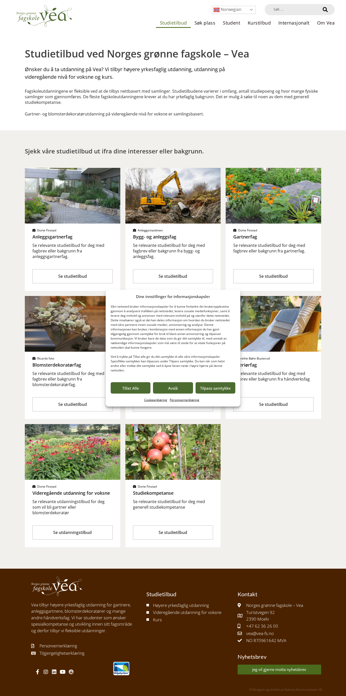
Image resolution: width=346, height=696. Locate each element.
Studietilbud (173, 23)
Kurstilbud (259, 23)
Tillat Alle (130, 387)
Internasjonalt (294, 23)
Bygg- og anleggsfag (154, 237)
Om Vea (326, 23)
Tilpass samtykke (215, 387)
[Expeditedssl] (70, 671)
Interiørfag (245, 365)
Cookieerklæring (155, 400)
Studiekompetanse (153, 493)
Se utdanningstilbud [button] (72, 532)
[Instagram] (45, 671)
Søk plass (205, 23)
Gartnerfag (245, 237)
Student (231, 23)
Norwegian (230, 9)
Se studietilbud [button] (72, 276)
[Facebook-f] (37, 671)
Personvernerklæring (184, 400)
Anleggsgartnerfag (52, 237)
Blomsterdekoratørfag (56, 365)
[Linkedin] (54, 671)
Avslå (173, 387)
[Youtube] (62, 671)
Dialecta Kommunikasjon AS (303, 689)
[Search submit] (325, 9)
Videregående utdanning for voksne (71, 493)
